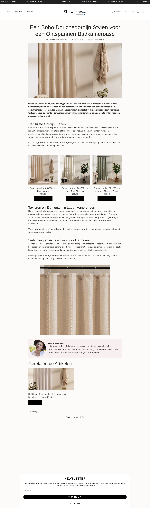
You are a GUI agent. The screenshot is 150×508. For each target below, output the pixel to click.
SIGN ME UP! (75, 497)
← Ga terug (32, 412)
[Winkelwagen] (143, 12)
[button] (7, 12)
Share (76, 417)
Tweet (68, 417)
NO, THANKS (75, 503)
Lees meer (35, 402)
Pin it (83, 417)
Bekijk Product (43, 198)
